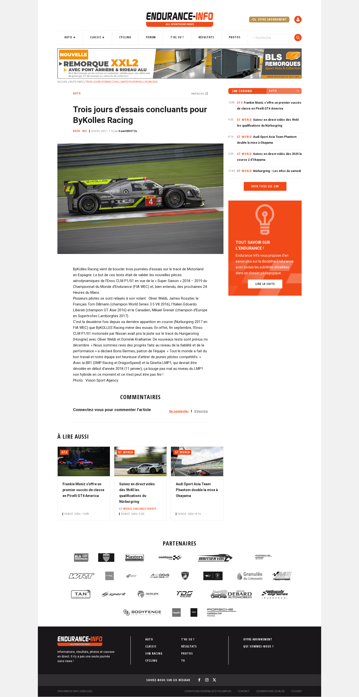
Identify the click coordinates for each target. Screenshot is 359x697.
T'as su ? (177, 37)
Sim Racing (153, 653)
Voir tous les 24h (265, 186)
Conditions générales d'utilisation (207, 691)
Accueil (62, 82)
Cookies (296, 691)
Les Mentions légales (270, 691)
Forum (151, 37)
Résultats (206, 37)
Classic (95, 37)
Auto (68, 37)
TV (183, 660)
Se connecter (179, 411)
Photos (235, 37)
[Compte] (298, 19)
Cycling (125, 37)
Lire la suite (265, 284)
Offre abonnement (272, 19)
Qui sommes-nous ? (258, 646)
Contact (243, 691)
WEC (81, 82)
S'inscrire (201, 411)
